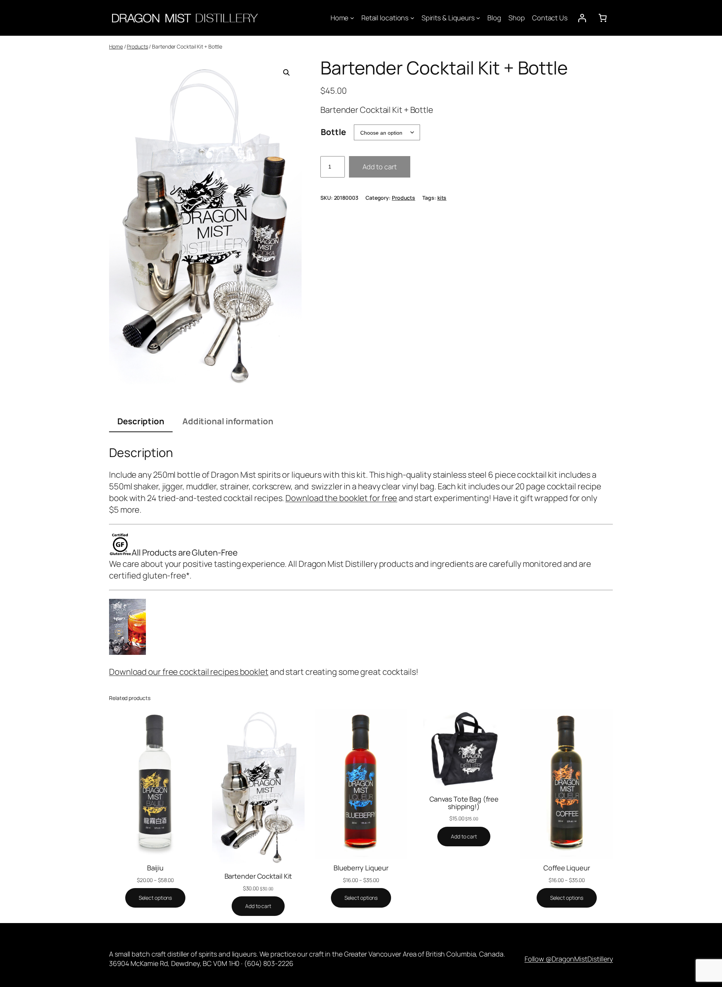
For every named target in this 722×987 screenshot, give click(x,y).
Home (116, 46)
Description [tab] (140, 421)
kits (442, 197)
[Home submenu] (352, 18)
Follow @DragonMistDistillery (569, 958)
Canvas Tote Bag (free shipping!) (464, 803)
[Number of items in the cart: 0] (602, 18)
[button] (286, 72)
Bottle (333, 132)
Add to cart (380, 166)
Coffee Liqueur (566, 868)
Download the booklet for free (341, 498)
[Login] (582, 18)
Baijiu (155, 868)
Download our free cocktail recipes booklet (188, 671)
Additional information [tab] (227, 421)
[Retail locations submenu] (412, 18)
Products (137, 46)
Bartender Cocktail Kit (258, 876)
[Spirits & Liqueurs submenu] (478, 18)
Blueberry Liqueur (361, 868)
